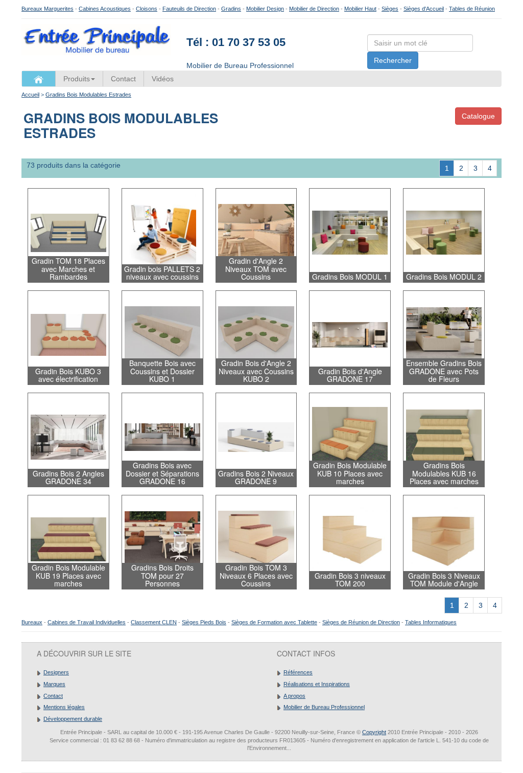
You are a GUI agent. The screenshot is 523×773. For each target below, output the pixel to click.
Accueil (30, 95)
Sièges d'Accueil (423, 9)
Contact (123, 79)
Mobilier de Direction (314, 9)
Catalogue (478, 116)
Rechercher (393, 60)
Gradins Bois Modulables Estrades (88, 95)
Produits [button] (76, 79)
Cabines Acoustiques (105, 9)
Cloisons (146, 9)
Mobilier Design (265, 9)
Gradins (231, 9)
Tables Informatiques (431, 622)
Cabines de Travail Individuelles (86, 622)
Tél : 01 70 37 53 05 (236, 42)
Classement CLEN (154, 622)
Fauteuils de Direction (189, 9)
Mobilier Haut (360, 9)
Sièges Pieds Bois (204, 622)
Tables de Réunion (472, 9)
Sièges (390, 9)
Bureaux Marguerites (47, 9)
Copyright (374, 732)
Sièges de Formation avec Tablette (274, 622)
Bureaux (31, 622)
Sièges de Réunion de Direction (361, 622)
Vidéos (163, 79)
